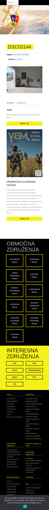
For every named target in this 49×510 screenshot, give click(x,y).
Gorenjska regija (31, 401)
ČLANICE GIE (29, 490)
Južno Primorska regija (34, 404)
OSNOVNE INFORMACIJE (33, 488)
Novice (9, 481)
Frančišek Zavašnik (18, 55)
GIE (27, 484)
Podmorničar (34, 370)
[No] (46, 502)
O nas (9, 395)
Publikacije (10, 494)
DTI (14, 384)
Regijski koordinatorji (33, 439)
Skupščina (10, 404)
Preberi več (24, 124)
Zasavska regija (31, 433)
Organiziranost (12, 401)
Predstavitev (11, 399)
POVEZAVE (29, 477)
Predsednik (11, 406)
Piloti (14, 370)
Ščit (34, 377)
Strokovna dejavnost (11, 445)
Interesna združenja (33, 436)
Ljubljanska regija (32, 414)
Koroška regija (31, 406)
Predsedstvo (11, 409)
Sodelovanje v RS (13, 459)
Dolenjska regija (31, 399)
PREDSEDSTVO (30, 493)
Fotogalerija (11, 486)
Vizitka (9, 414)
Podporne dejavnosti (30, 453)
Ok (25, 506)
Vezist (14, 377)
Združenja (30, 395)
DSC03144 (19, 46)
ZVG (14, 363)
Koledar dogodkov (14, 484)
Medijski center (13, 477)
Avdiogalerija (11, 492)
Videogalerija (11, 489)
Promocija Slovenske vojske (21, 183)
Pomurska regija (31, 416)
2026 (9, 110)
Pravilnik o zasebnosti (15, 417)
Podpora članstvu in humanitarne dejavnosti (33, 470)
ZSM (34, 363)
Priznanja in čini (12, 467)
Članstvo (10, 412)
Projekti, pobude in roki (33, 445)
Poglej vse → (22, 103)
